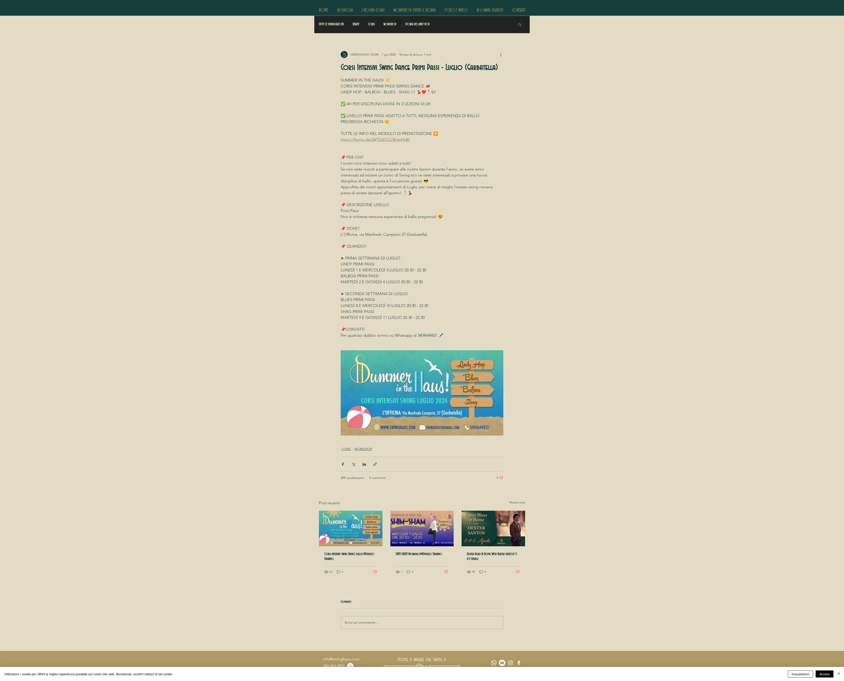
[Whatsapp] (350, 666)
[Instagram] (510, 663)
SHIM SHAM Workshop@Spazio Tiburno (419, 554)
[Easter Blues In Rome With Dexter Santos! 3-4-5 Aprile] (493, 528)
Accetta (824, 674)
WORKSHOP (390, 24)
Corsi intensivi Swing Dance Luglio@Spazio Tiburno (349, 556)
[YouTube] (502, 663)
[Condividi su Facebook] (343, 464)
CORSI (371, 24)
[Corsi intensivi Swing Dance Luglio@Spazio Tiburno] (350, 528)
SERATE (356, 24)
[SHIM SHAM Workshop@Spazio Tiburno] (422, 528)
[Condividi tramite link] (375, 464)
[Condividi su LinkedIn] (364, 464)
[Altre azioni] (500, 54)
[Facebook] (519, 663)
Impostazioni (800, 674)
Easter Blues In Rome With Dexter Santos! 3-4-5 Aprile (492, 556)
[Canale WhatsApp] (494, 663)
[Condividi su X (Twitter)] (353, 464)
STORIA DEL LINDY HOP (417, 24)
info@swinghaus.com (341, 659)
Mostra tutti (517, 502)
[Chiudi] (838, 673)
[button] (345, 10)
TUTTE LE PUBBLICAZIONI (331, 24)
